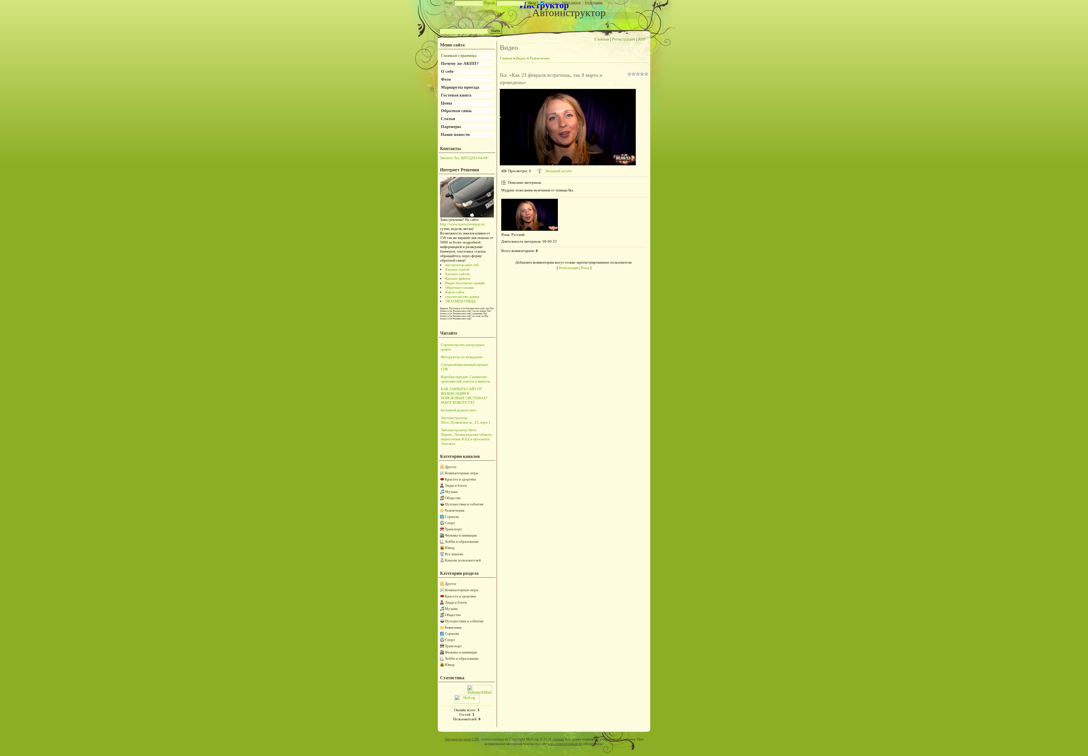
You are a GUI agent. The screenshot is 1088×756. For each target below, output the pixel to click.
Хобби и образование (462, 541)
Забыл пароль (571, 3)
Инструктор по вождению (462, 357)
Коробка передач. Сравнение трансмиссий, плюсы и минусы (465, 379)
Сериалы (452, 516)
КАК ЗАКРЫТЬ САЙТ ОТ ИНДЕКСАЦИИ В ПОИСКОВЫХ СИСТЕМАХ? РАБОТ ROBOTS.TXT (464, 396)
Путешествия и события (464, 504)
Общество (453, 498)
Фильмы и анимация (461, 535)
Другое (450, 467)
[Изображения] (529, 215)
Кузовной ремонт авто (459, 410)
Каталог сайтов (457, 274)
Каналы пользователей (463, 560)
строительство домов (462, 296)
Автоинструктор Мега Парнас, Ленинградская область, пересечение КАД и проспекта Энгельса (466, 437)
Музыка (451, 492)
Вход (585, 268)
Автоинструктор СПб (462, 739)
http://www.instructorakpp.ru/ (462, 224)
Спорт (450, 523)
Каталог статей (457, 269)
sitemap (558, 739)
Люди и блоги (456, 485)
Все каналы (454, 554)
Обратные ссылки (459, 287)
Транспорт (453, 529)
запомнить (552, 3)
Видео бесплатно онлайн (465, 283)
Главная (601, 39)
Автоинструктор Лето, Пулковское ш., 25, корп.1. (466, 420)
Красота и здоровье (460, 479)
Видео (521, 58)
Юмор (450, 548)
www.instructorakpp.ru (565, 744)
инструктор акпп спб (462, 265)
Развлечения (454, 510)
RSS (641, 39)
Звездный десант (558, 171)
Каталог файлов (457, 278)
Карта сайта (454, 292)
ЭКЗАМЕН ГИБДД (460, 301)
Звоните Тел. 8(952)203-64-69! (464, 158)
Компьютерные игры (461, 473)
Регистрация (594, 3)
